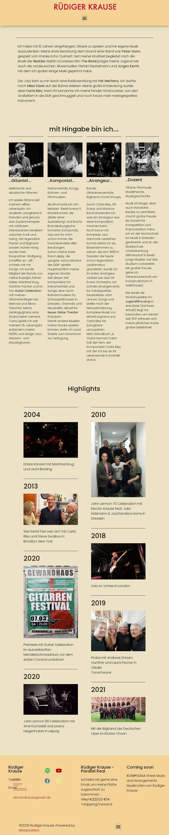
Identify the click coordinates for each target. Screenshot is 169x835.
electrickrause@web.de (32, 797)
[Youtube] (59, 770)
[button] (84, 18)
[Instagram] (59, 781)
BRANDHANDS (29, 830)
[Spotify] (47, 770)
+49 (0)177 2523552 (20, 784)
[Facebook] (47, 781)
